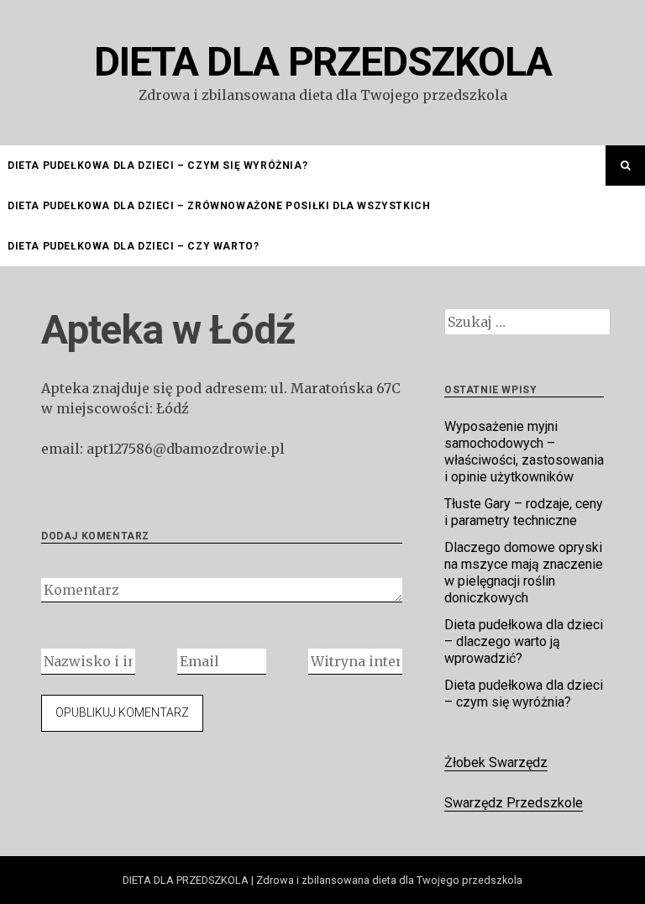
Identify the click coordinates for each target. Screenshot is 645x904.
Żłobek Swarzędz (496, 762)
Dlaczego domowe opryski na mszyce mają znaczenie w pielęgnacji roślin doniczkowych (523, 572)
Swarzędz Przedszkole (513, 803)
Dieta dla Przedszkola (323, 62)
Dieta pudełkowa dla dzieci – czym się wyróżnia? (157, 165)
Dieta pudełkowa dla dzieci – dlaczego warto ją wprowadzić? (523, 641)
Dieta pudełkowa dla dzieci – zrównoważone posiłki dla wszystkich (219, 206)
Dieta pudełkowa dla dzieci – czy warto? (133, 246)
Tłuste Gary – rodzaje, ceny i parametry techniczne (523, 512)
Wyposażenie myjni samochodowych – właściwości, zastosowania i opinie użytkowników (524, 451)
